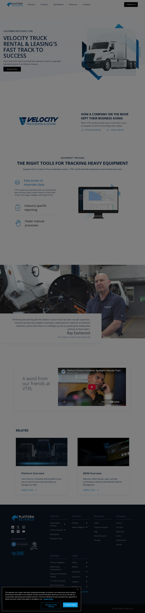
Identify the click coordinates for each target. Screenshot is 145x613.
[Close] (77, 589)
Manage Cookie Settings (51, 606)
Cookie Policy (48, 599)
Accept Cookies (70, 605)
